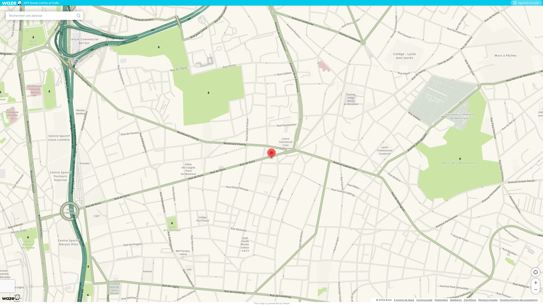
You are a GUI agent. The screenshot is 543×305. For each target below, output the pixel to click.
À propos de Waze (404, 300)
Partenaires (441, 300)
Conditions (470, 300)
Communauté (424, 300)
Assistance (456, 300)
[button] (535, 282)
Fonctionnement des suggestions (519, 300)
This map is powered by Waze (272, 303)
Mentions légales (488, 300)
